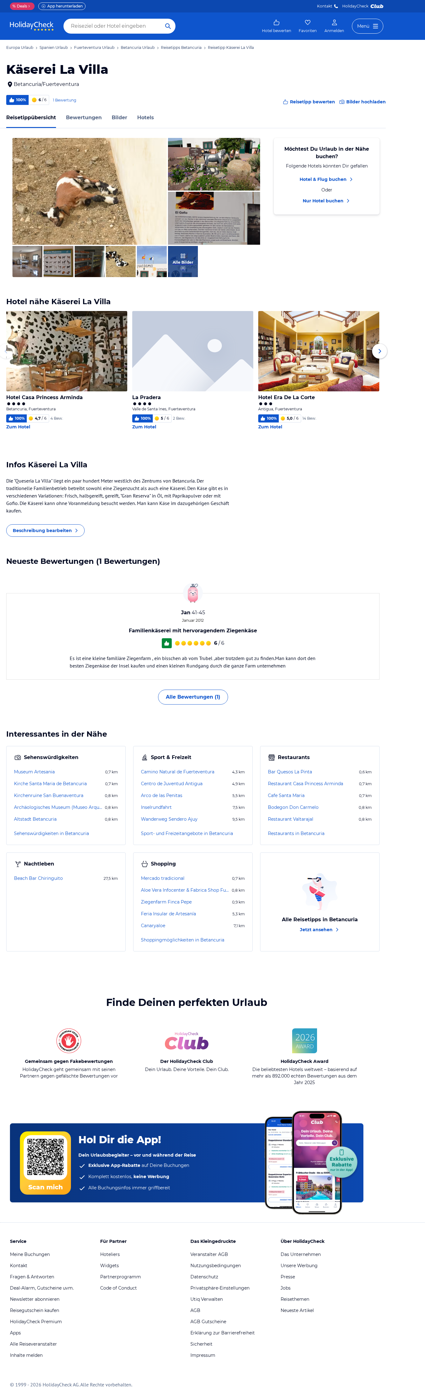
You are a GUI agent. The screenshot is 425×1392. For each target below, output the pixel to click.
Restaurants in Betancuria (296, 833)
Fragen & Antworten (32, 1277)
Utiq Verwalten (206, 1299)
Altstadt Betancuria (35, 819)
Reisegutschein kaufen (34, 1310)
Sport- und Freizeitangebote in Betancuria (187, 833)
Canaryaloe (153, 925)
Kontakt (324, 6)
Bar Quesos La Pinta (290, 772)
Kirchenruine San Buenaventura (48, 795)
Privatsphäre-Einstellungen (220, 1288)
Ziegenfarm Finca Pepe (166, 902)
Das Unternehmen (301, 1254)
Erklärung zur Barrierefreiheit (222, 1333)
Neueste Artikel (297, 1310)
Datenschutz (204, 1277)
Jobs (286, 1288)
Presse (288, 1277)
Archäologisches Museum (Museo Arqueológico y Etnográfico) (59, 807)
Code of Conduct (118, 1288)
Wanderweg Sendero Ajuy (169, 819)
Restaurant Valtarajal (290, 819)
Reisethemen (295, 1299)
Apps (15, 1333)
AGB (195, 1310)
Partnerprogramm (120, 1277)
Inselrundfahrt (156, 807)
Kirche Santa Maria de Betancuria (50, 783)
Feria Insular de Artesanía (168, 914)
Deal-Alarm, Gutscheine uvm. (42, 1288)
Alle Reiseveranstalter (33, 1344)
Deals (19, 6)
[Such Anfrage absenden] (168, 26)
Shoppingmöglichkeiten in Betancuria (182, 940)
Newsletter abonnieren (34, 1299)
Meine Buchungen (30, 1254)
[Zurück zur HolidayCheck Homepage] (32, 26)
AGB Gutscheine (208, 1321)
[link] (276, 26)
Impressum (202, 1355)
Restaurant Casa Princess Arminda (305, 783)
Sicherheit (201, 1344)
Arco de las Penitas (161, 795)
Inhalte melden (26, 1355)
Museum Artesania (34, 772)
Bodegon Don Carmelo (293, 807)
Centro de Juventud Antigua (172, 783)
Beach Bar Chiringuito (38, 878)
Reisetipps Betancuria (181, 47)
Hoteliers (110, 1254)
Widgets (109, 1265)
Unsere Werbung (299, 1265)
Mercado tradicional (162, 878)
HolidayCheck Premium (36, 1321)
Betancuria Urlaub (138, 47)
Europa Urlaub (19, 47)
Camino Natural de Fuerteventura (177, 772)
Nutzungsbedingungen (215, 1265)
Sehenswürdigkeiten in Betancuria (51, 833)
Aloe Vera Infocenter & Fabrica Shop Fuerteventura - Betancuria (186, 890)
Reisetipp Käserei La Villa (231, 47)
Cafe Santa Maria (286, 795)
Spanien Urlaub (54, 47)
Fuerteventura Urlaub (94, 47)
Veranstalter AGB (209, 1254)
